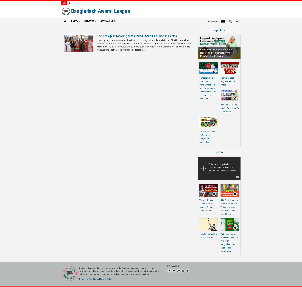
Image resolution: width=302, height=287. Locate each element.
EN (64, 3)
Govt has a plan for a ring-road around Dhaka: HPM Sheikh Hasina (137, 36)
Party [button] (74, 21)
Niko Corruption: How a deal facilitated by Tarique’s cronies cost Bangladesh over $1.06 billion (229, 207)
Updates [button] (89, 21)
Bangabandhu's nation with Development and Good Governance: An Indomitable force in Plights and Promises (208, 88)
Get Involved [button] (108, 21)
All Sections (213, 21)
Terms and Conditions (89, 279)
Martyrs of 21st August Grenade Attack (228, 81)
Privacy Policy (106, 279)
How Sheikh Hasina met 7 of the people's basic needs (230, 108)
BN (70, 3)
